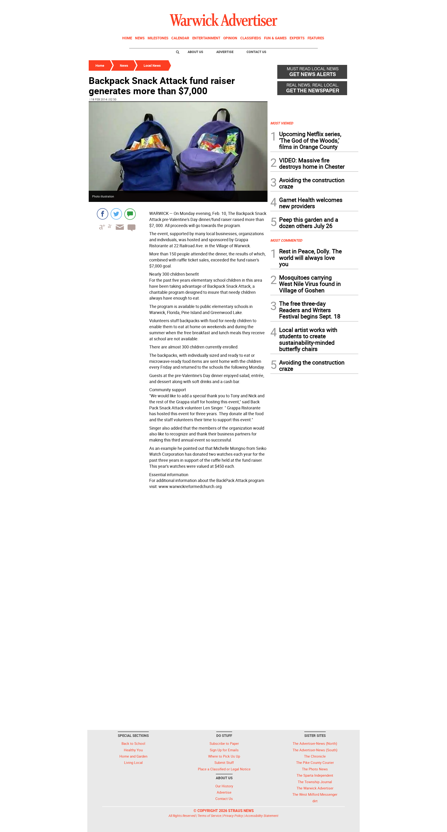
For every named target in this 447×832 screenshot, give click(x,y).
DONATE (347, 5)
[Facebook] (102, 214)
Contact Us (256, 52)
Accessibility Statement (261, 815)
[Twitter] (116, 214)
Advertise (225, 52)
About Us (195, 52)
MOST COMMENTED (286, 240)
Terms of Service (209, 815)
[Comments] (130, 214)
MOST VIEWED (281, 123)
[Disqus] (178, 550)
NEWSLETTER (321, 5)
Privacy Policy (233, 815)
